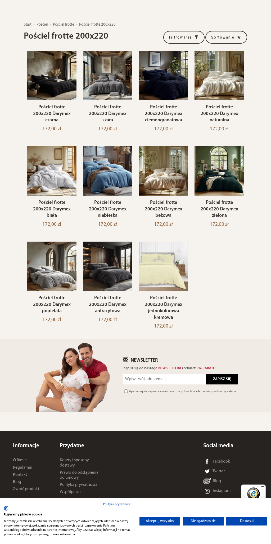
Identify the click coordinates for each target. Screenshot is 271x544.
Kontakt (20, 475)
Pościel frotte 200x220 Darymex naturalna (219, 114)
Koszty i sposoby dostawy (74, 462)
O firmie (20, 460)
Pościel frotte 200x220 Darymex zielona (219, 209)
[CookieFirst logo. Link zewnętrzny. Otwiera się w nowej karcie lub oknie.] (6, 508)
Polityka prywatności (78, 485)
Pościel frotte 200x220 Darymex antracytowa (108, 305)
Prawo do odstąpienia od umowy (79, 475)
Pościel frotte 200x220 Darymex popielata (52, 305)
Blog (17, 482)
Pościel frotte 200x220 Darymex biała (52, 209)
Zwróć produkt (26, 489)
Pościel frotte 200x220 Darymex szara (108, 114)
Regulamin (22, 467)
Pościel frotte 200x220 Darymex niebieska (108, 209)
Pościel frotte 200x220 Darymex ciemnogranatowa (163, 114)
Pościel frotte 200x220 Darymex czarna (52, 114)
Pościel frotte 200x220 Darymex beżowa (163, 209)
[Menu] (262, 488)
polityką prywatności (225, 391)
